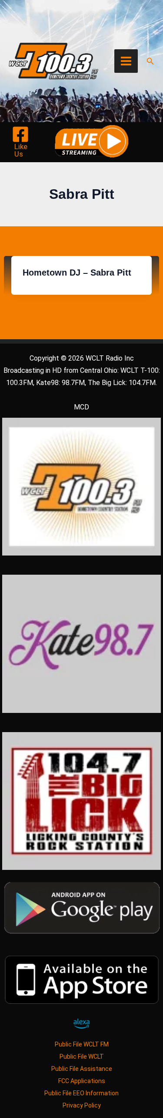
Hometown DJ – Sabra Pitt (77, 272)
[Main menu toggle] (126, 61)
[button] (150, 61)
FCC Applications (81, 1080)
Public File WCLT (82, 1056)
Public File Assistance (81, 1068)
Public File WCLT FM (82, 1044)
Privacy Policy (82, 1105)
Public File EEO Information (81, 1093)
